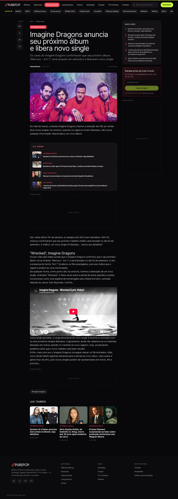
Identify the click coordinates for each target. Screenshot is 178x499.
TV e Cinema (113, 5)
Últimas (27, 5)
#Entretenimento (126, 11)
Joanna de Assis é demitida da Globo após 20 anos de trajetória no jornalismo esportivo (143, 52)
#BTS (24, 11)
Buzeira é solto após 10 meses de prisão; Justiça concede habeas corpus (141, 37)
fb (20, 40)
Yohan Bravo (35, 66)
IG (14, 481)
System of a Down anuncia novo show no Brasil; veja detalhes (141, 30)
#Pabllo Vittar (66, 11)
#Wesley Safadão (108, 11)
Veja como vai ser (148, 93)
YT (31, 481)
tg (20, 46)
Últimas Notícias (67, 468)
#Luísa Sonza (52, 11)
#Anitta (14, 11)
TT (25, 481)
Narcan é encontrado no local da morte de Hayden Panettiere (141, 44)
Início (31, 21)
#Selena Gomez (37, 11)
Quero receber (141, 88)
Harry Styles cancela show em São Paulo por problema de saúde (142, 59)
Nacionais (38, 5)
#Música (140, 11)
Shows (80, 5)
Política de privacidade (144, 475)
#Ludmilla (94, 11)
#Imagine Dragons (38, 392)
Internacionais (52, 5)
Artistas (125, 5)
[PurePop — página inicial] (12, 4)
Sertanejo (91, 5)
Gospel (101, 5)
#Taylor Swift (81, 11)
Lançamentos (67, 5)
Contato (138, 468)
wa (19, 26)
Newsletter (167, 5)
